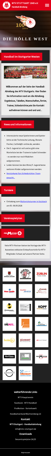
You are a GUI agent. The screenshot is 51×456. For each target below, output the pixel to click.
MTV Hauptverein (25, 397)
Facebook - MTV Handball (25, 402)
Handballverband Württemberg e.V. (25, 413)
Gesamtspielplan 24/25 (25, 439)
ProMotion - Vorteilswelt (25, 408)
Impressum (25, 452)
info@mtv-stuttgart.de (25, 429)
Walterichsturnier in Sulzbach (33, 201)
